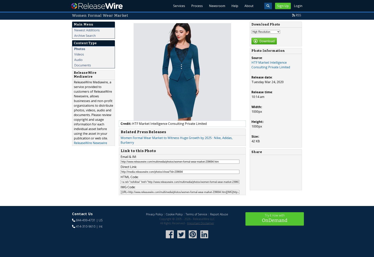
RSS (298, 15)
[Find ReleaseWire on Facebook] (169, 238)
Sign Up (283, 6)
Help (234, 6)
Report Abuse (219, 214)
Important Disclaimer (200, 223)
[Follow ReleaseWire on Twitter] (181, 238)
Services (179, 6)
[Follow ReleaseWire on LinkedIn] (204, 238)
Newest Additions (87, 30)
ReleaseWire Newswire (90, 143)
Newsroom (217, 6)
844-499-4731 (85, 220)
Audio (78, 60)
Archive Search (85, 35)
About (248, 6)
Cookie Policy (174, 214)
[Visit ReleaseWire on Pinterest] (192, 238)
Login (298, 6)
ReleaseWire (97, 6)
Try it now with (274, 218)
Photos (79, 49)
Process (197, 6)
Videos (79, 54)
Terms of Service (196, 214)
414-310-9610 (85, 226)
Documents (82, 65)
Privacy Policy (154, 214)
